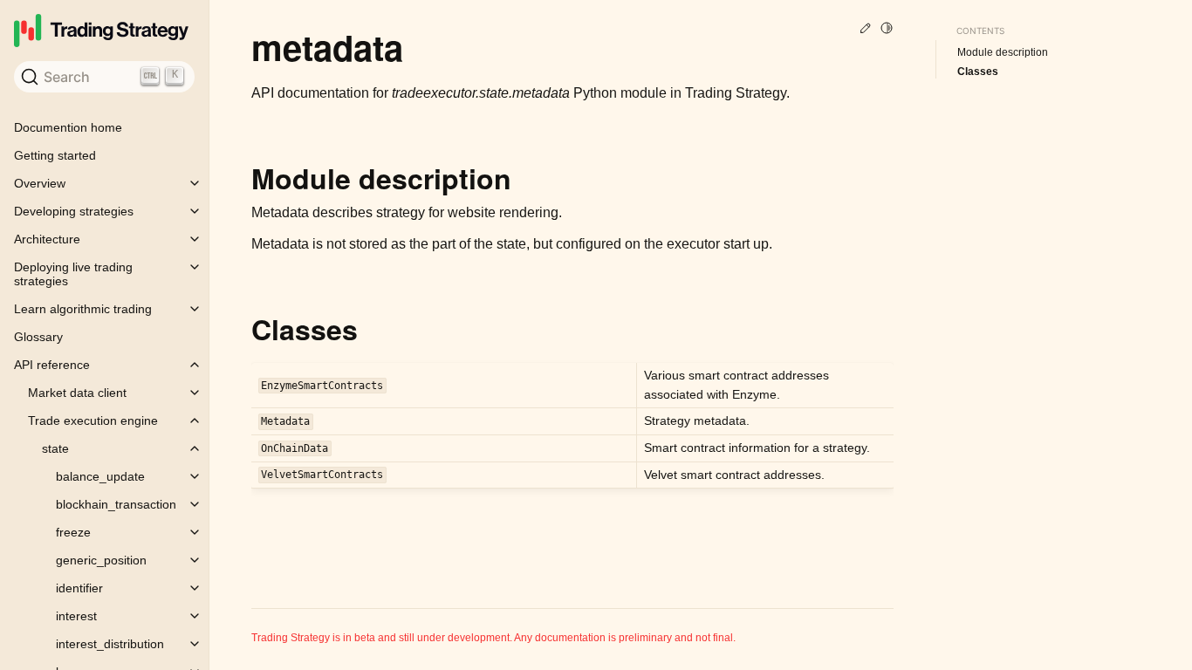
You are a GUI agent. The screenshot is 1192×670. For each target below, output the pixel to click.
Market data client (77, 393)
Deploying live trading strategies (73, 274)
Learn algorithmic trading (83, 309)
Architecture (47, 239)
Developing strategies (74, 211)
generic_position (101, 560)
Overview (39, 183)
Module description (1002, 52)
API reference (52, 365)
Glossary (38, 337)
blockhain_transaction (116, 504)
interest (76, 616)
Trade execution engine (93, 420)
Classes (977, 71)
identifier (79, 588)
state (55, 448)
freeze (73, 532)
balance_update (100, 476)
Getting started (55, 155)
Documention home (68, 127)
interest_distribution (110, 644)
